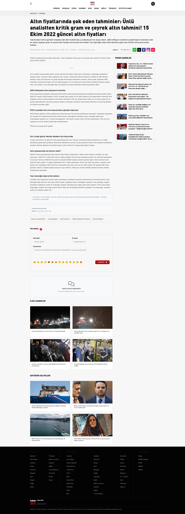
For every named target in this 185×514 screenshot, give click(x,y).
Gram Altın (69, 480)
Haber (122, 470)
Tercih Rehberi (53, 470)
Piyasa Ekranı (70, 466)
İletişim (140, 470)
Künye (140, 456)
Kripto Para (70, 483)
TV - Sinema (124, 476)
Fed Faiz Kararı (65, 219)
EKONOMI (42, 13)
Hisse (68, 490)
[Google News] (125, 50)
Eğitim (51, 466)
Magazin (32, 473)
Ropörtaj (123, 466)
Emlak (51, 476)
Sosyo (51, 480)
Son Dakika (33, 459)
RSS (67, 494)
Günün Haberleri (71, 463)
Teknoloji (112, 8)
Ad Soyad (36, 238)
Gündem (56, 8)
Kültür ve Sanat (125, 8)
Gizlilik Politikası (143, 459)
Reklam (140, 466)
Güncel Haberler (98, 219)
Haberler (33, 456)
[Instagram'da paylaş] (148, 50)
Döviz (68, 473)
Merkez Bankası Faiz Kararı (81, 219)
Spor (90, 8)
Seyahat (51, 463)
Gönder (101, 262)
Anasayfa (33, 13)
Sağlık (103, 8)
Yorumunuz (37, 246)
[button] (31, 4)
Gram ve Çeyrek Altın (38, 219)
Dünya (74, 8)
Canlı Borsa (70, 470)
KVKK (140, 463)
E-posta (75, 238)
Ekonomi (82, 8)
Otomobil (52, 473)
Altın (67, 476)
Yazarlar (65, 8)
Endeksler (69, 487)
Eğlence (122, 487)
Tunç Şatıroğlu (52, 219)
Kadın (32, 487)
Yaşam (96, 8)
